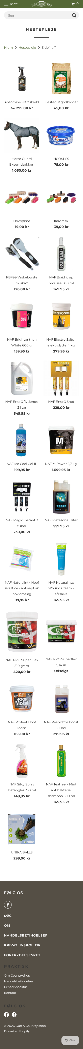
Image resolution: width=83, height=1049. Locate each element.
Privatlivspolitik (22, 945)
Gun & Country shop (31, 1026)
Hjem (9, 47)
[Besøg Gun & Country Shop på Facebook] (14, 1015)
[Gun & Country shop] (41, 4)
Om (7, 925)
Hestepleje (28, 47)
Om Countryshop (17, 975)
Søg (8, 916)
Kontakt (10, 993)
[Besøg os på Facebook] (6, 1015)
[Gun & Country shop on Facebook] (8, 905)
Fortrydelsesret (22, 955)
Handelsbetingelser (26, 935)
